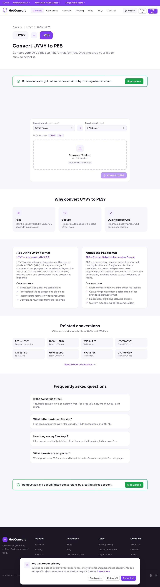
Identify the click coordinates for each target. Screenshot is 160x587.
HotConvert (17, 10)
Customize (96, 578)
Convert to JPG (115, 175)
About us (135, 544)
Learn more (103, 571)
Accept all (128, 578)
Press (133, 554)
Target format (94, 123)
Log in (142, 11)
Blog (90, 10)
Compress (52, 10)
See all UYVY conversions (78, 364)
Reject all (112, 578)
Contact (111, 10)
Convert (37, 10)
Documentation (75, 554)
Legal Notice (105, 554)
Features (39, 544)
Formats (67, 10)
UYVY (29, 27)
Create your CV (21, 3)
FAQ (100, 10)
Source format (46, 123)
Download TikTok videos (47, 3)
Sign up (152, 11)
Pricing (80, 10)
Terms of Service (107, 549)
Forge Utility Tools (75, 3)
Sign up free (134, 81)
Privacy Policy (105, 544)
